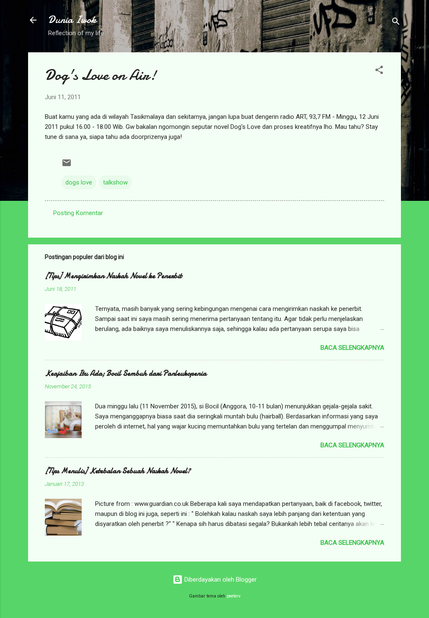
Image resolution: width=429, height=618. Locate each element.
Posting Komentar (78, 213)
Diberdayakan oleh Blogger (220, 579)
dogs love (78, 182)
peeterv (233, 596)
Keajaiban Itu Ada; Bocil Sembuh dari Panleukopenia (126, 373)
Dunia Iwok (72, 20)
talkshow (115, 182)
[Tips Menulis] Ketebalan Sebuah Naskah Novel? (118, 471)
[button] (379, 71)
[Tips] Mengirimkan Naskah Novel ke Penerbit (113, 276)
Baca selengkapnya (352, 347)
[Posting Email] (67, 165)
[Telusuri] (396, 23)
